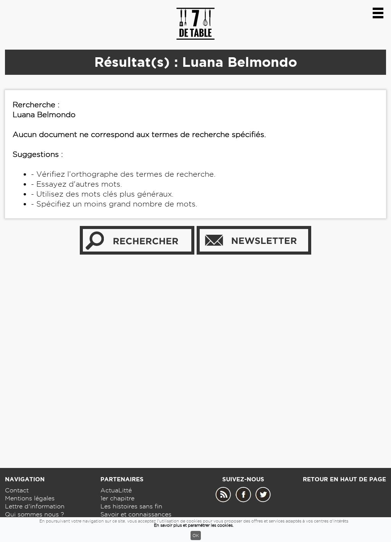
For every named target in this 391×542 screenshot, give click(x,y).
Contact (17, 490)
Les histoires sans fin (131, 506)
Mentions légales (30, 498)
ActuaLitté (116, 490)
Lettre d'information (35, 506)
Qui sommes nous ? (34, 514)
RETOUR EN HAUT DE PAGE (344, 479)
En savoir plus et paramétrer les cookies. (194, 525)
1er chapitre (117, 498)
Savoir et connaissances (135, 514)
